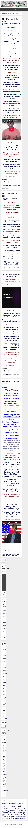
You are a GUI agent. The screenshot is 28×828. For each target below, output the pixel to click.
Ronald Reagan (14, 816)
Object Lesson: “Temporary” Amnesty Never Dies (11, 77)
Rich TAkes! (8, 185)
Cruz (6, 806)
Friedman (16, 806)
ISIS (5, 810)
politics (11, 186)
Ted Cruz (9, 818)
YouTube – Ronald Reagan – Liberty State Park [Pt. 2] (11, 348)
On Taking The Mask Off (4, 612)
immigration (7, 186)
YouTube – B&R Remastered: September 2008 (11, 275)
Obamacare (13, 812)
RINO (8, 816)
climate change (18, 805)
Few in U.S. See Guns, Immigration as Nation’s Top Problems (11, 110)
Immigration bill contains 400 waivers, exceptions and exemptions (11, 85)
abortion (4, 803)
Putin (21, 814)
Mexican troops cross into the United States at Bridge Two (11, 320)
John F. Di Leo (17, 810)
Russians (23, 816)
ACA (7, 803)
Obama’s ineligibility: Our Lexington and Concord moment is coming (11, 338)
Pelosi (20, 812)
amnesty (11, 803)
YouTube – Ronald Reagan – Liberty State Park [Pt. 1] (11, 344)
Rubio (19, 816)
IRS (3, 810)
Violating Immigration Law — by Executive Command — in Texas (11, 97)
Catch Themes (17, 826)
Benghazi (19, 803)
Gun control (12, 808)
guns (3, 186)
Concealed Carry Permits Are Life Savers (11, 160)
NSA (25, 810)
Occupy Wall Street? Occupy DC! (4, 628)
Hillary (18, 808)
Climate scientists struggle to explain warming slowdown (11, 54)
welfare (23, 818)
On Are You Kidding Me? (4, 636)
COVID (3, 806)
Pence (23, 812)
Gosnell (18, 185)
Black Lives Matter (6, 805)
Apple (15, 803)
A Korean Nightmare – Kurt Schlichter (11, 35)
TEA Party (4, 818)
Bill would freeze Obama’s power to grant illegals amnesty (11, 329)
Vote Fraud (19, 818)
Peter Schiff (4, 814)
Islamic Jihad (9, 810)
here (7, 435)
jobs (13, 810)
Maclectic (18, 435)
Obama (5, 812)
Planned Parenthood (11, 814)
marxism (22, 810)
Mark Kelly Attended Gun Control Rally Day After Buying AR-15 (11, 148)
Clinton (23, 805)
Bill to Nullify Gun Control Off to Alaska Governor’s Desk (12, 167)
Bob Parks (12, 805)
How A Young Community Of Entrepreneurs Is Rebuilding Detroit (11, 67)
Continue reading (11, 176)
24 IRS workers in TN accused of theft (11, 43)
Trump (14, 817)
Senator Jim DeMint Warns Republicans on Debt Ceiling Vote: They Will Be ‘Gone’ (11, 315)
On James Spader (4, 606)
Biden (23, 803)
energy (10, 806)
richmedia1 (15, 23)
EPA (13, 806)
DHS (16, 185)
